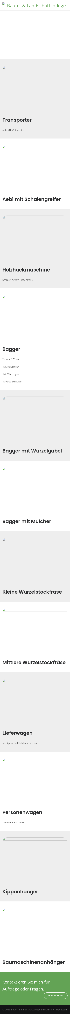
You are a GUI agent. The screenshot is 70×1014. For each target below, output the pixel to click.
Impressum (62, 1009)
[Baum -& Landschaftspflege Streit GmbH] (35, 5)
